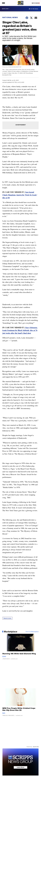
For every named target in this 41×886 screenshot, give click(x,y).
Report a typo (7, 618)
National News (10, 17)
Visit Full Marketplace (32, 631)
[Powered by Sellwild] (36, 746)
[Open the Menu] (3, 2)
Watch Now (35, 3)
